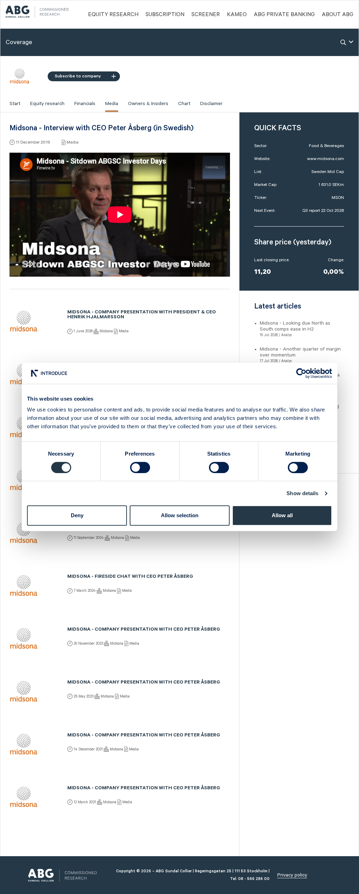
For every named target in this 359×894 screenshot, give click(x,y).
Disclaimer (211, 103)
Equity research (47, 103)
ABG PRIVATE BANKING (284, 15)
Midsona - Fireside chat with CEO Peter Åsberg (130, 577)
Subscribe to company (78, 76)
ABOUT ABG (337, 15)
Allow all (282, 515)
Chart (184, 103)
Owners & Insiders (148, 103)
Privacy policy (292, 875)
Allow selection (179, 515)
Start (14, 103)
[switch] (140, 467)
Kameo (237, 15)
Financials (84, 103)
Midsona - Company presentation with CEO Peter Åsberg (143, 630)
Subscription (164, 15)
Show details (302, 493)
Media (111, 103)
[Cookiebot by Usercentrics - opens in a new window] (301, 373)
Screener (205, 15)
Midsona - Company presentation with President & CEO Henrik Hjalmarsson (141, 315)
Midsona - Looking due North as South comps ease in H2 (295, 326)
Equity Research (113, 15)
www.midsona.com (325, 158)
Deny (77, 515)
